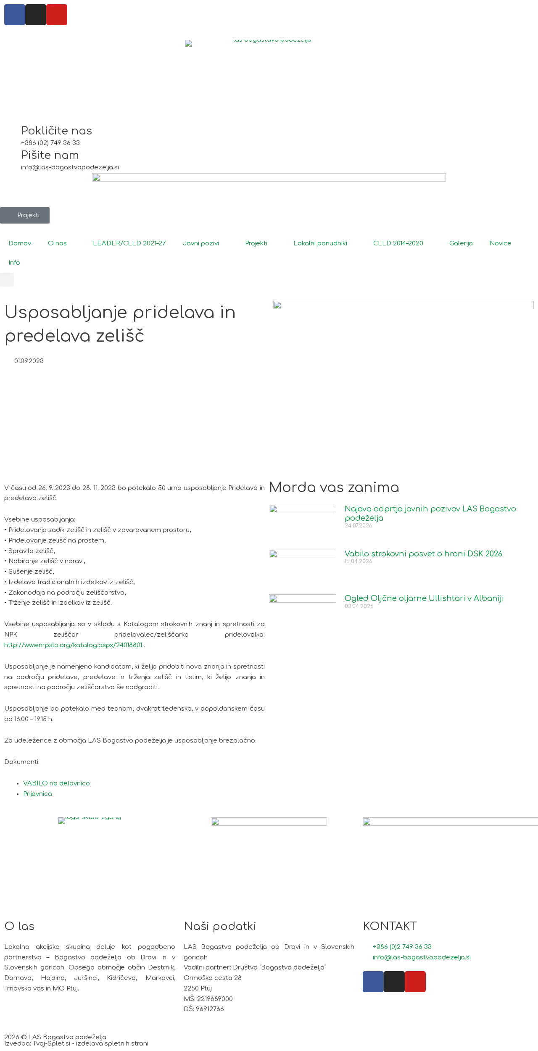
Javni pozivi (201, 243)
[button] (7, 280)
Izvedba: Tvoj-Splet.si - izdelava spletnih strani (76, 1043)
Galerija (461, 243)
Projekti (256, 243)
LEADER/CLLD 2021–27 (129, 243)
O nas (57, 243)
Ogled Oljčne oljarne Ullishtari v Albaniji (424, 598)
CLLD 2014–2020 (398, 243)
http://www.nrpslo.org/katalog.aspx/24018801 (73, 645)
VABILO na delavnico (56, 783)
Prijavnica (37, 794)
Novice (501, 243)
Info (14, 262)
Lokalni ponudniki (320, 243)
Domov (19, 243)
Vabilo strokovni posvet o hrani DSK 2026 (423, 554)
